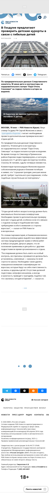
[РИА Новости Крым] (9, 22)
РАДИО (29, 415)
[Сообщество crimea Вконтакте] (15, 390)
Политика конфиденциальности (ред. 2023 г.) (19, 438)
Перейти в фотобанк (27, 69)
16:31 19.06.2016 (6, 38)
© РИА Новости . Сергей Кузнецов (10, 69)
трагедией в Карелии (11, 133)
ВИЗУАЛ (42, 408)
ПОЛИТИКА (8, 408)
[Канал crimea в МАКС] (42, 390)
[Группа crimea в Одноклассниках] (33, 390)
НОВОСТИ (5, 415)
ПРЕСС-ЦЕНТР (18, 415)
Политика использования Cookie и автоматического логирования (22, 435)
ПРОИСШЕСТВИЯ (31, 408)
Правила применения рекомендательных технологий (22, 441)
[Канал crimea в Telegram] (6, 390)
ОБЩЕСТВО (18, 408)
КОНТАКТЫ (39, 415)
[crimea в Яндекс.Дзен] (24, 390)
